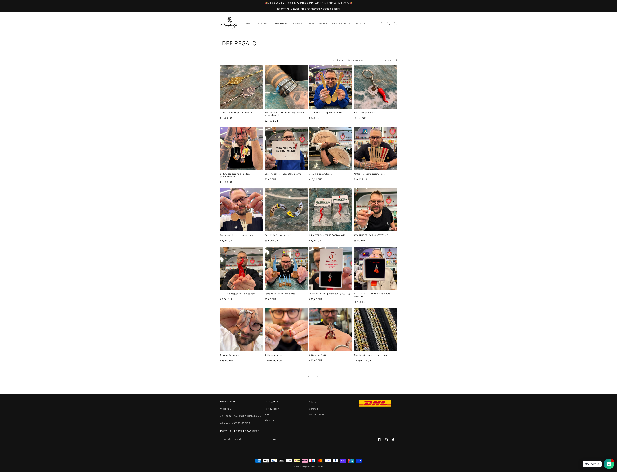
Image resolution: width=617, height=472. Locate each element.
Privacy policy (272, 408)
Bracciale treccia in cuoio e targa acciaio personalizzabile (284, 114)
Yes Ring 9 (226, 408)
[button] (263, 23)
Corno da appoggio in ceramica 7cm (237, 294)
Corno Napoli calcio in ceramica (280, 294)
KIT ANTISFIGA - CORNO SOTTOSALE (371, 235)
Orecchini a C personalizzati (278, 235)
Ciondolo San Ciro (317, 355)
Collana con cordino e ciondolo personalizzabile (235, 175)
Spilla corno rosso (273, 355)
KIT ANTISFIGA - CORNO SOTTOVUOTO (327, 235)
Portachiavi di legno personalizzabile (237, 235)
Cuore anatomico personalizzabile (236, 112)
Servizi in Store (317, 414)
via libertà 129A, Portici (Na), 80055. (240, 416)
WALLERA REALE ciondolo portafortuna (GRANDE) (372, 295)
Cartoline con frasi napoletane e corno (283, 174)
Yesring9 (303, 467)
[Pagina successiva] (317, 376)
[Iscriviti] (274, 439)
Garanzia (313, 408)
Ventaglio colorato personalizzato (370, 174)
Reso (267, 414)
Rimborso (270, 420)
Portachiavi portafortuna (365, 112)
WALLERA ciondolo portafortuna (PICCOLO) (329, 294)
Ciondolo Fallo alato (229, 355)
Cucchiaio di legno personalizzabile (326, 112)
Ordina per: (339, 60)
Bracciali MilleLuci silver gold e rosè (370, 355)
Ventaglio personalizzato (320, 174)
